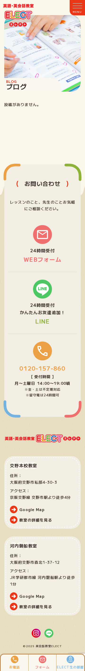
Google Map (32, 509)
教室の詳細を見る (35, 520)
